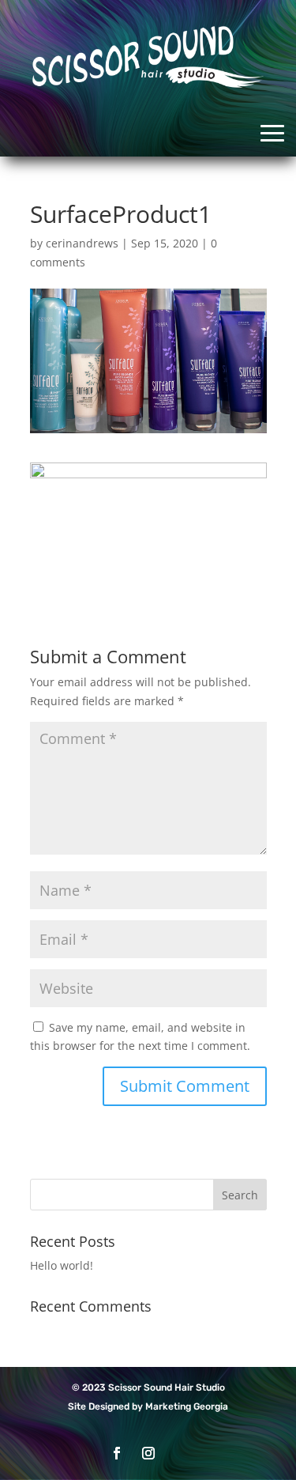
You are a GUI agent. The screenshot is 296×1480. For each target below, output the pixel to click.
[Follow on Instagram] (148, 1453)
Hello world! (61, 1265)
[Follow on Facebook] (116, 1453)
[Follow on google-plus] (180, 1453)
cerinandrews (82, 243)
